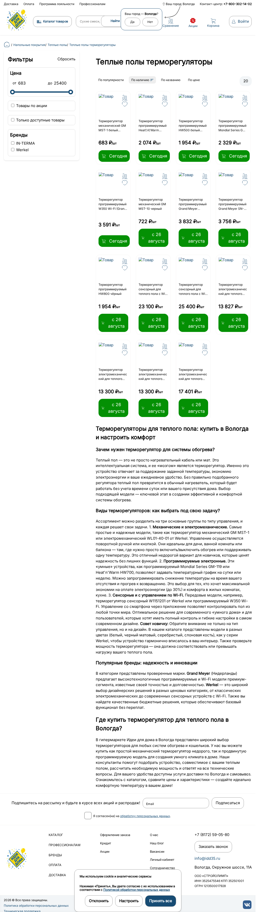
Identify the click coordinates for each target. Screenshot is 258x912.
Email (150, 804)
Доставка (11, 4)
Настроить (129, 900)
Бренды (55, 855)
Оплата (28, 4)
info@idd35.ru (207, 858)
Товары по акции (31, 105)
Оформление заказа (115, 835)
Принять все (160, 900)
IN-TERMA (25, 143)
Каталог (56, 835)
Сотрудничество (162, 868)
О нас (154, 835)
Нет (150, 22)
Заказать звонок (213, 846)
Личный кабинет (162, 860)
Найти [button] (115, 21)
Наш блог (157, 843)
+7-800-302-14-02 (237, 4)
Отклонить (99, 900)
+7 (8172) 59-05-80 (212, 834)
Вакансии (157, 851)
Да (132, 22)
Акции (104, 851)
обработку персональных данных (145, 816)
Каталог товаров (55, 21)
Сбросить (66, 59)
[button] (124, 97)
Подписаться (228, 802)
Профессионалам (92, 4)
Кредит (105, 843)
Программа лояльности (56, 4)
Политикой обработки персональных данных (136, 890)
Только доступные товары (39, 120)
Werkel (22, 149)
